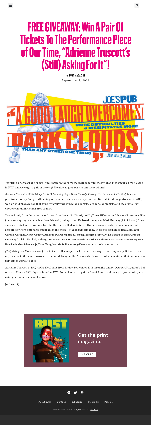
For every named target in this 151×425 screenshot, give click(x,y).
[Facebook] (69, 393)
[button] (10, 5)
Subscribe (77, 401)
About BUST (44, 401)
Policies (108, 401)
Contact (61, 401)
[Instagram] (82, 393)
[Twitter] (75, 393)
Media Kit (93, 401)
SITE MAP (94, 410)
